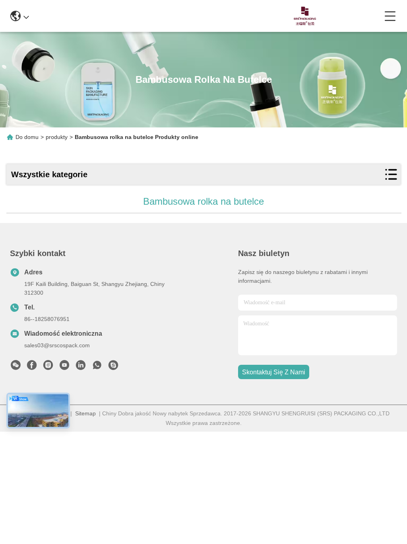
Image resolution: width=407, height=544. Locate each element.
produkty (57, 137)
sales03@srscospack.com (57, 345)
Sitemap (85, 413)
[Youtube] (64, 367)
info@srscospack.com (120, 15)
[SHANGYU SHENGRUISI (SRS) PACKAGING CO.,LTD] (302, 16)
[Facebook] (31, 367)
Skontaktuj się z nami (273, 372)
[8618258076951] (97, 367)
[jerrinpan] (113, 367)
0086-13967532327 (194, 15)
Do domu (27, 137)
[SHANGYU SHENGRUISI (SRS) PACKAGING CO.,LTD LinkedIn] (80, 367)
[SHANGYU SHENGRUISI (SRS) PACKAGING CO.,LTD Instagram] (48, 367)
